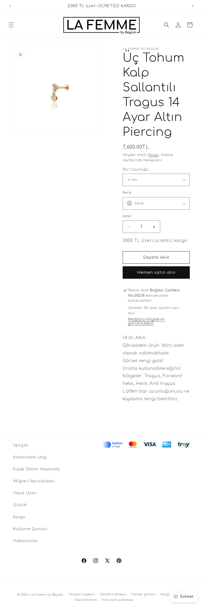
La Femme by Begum (46, 594)
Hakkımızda (25, 541)
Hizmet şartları (143, 594)
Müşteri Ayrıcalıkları (34, 481)
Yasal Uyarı (25, 493)
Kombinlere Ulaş (30, 457)
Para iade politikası (117, 600)
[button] (11, 25)
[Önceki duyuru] (10, 6)
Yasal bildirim (86, 600)
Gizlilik (20, 505)
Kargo (153, 155)
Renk (127, 193)
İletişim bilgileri (82, 594)
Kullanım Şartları (30, 529)
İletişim (20, 445)
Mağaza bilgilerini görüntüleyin (146, 321)
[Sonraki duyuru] (193, 6)
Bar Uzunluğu (136, 169)
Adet (127, 216)
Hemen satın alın (156, 272)
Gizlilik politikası (113, 594)
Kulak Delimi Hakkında (36, 469)
